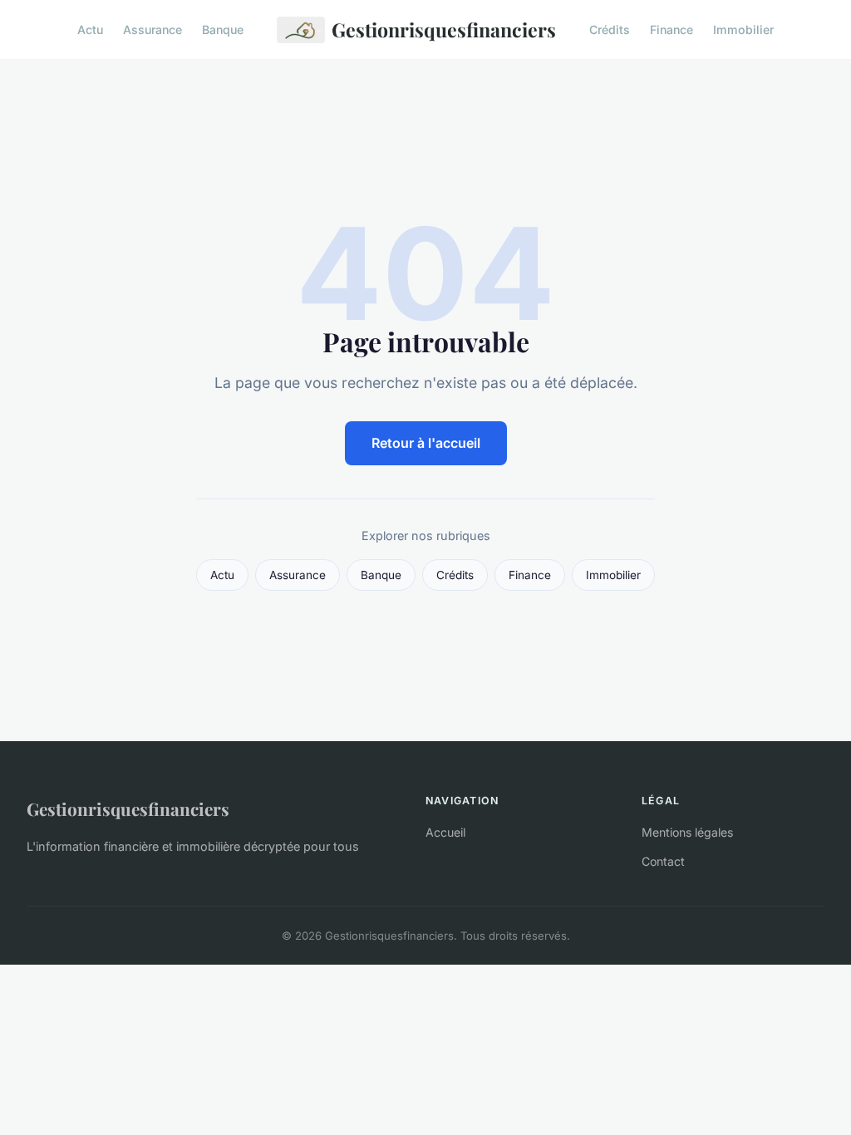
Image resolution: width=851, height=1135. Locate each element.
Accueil (445, 832)
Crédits (609, 29)
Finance (671, 29)
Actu (90, 29)
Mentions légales (687, 832)
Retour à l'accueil (425, 443)
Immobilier (743, 29)
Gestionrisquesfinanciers (444, 29)
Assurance (152, 29)
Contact (663, 861)
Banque (222, 29)
